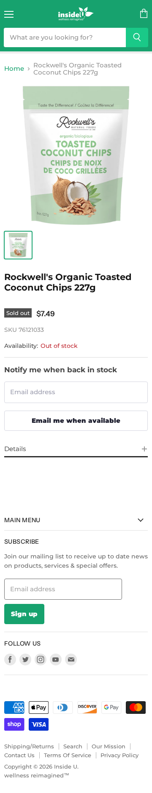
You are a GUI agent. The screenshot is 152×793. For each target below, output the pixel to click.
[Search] (137, 37)
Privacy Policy (119, 755)
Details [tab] (15, 449)
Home (14, 68)
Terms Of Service (67, 755)
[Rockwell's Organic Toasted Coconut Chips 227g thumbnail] (18, 245)
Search (72, 746)
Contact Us (19, 755)
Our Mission (108, 746)
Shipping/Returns (29, 746)
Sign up (24, 614)
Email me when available (76, 421)
